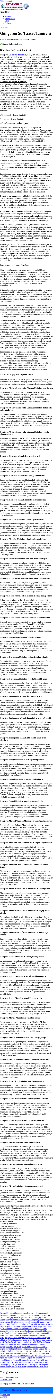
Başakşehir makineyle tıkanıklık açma (32, 1329)
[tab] (5, 12)
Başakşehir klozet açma (28, 1326)
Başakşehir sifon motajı (14, 1338)
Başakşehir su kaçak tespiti (10, 1349)
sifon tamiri (43, 1367)
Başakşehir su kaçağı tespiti (10, 1347)
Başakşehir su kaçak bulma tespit (34, 1347)
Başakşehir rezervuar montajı (16, 1333)
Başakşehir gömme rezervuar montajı (14, 1320)
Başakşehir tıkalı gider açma (15, 1358)
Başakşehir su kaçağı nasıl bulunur (13, 1344)
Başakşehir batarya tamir (9, 1315)
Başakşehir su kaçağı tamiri (38, 1344)
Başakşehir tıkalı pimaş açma (24, 1360)
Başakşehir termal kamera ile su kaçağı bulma (22, 1353)
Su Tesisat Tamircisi (17, 55)
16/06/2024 (9, 39)
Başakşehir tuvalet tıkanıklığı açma (26, 1364)
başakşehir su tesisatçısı (26, 1351)
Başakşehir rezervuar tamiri (38, 1333)
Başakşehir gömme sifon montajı (17, 1322)
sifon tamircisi (33, 1367)
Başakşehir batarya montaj (37, 1313)
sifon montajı (23, 1367)
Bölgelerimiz (10, 19)
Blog (7, 21)
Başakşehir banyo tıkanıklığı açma (13, 1313)
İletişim (8, 23)
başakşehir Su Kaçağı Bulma (39, 1342)
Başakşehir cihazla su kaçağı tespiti (32, 1317)
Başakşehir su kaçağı (19, 1342)
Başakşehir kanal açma (19, 1324)
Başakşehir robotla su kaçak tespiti (13, 1335)
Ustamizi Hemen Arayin (14, 1390)
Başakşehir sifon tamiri (32, 1338)
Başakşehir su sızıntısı (29, 1349)
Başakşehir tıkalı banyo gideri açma (20, 1355)
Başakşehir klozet (12, 1326)
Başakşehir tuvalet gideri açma (21, 1362)
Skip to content (6, 1)
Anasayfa (8, 16)
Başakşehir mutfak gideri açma (12, 1331)
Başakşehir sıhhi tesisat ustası (20, 1340)
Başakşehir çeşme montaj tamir (32, 1315)
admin (23, 39)
